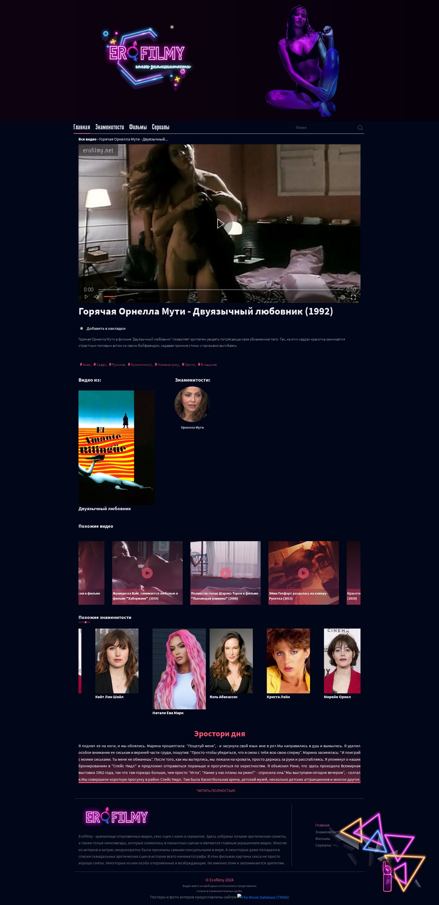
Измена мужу (168, 364)
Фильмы (138, 127)
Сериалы (160, 127)
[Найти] (360, 127)
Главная (81, 127)
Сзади (101, 364)
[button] (80, 622)
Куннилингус (141, 364)
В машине (209, 364)
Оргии (190, 364)
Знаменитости (109, 127)
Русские (118, 364)
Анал (87, 364)
